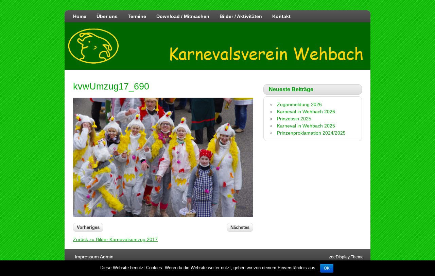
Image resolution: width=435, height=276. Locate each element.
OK (327, 268)
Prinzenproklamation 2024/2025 (311, 133)
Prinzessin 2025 (294, 118)
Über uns (107, 16)
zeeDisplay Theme (346, 257)
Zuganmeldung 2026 (299, 104)
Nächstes (239, 227)
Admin (107, 256)
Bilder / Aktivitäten (241, 16)
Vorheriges (88, 227)
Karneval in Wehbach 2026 (306, 111)
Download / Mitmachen (182, 16)
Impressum (87, 256)
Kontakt (281, 16)
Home (79, 16)
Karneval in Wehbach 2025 (306, 126)
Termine (137, 16)
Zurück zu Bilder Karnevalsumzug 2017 (115, 239)
